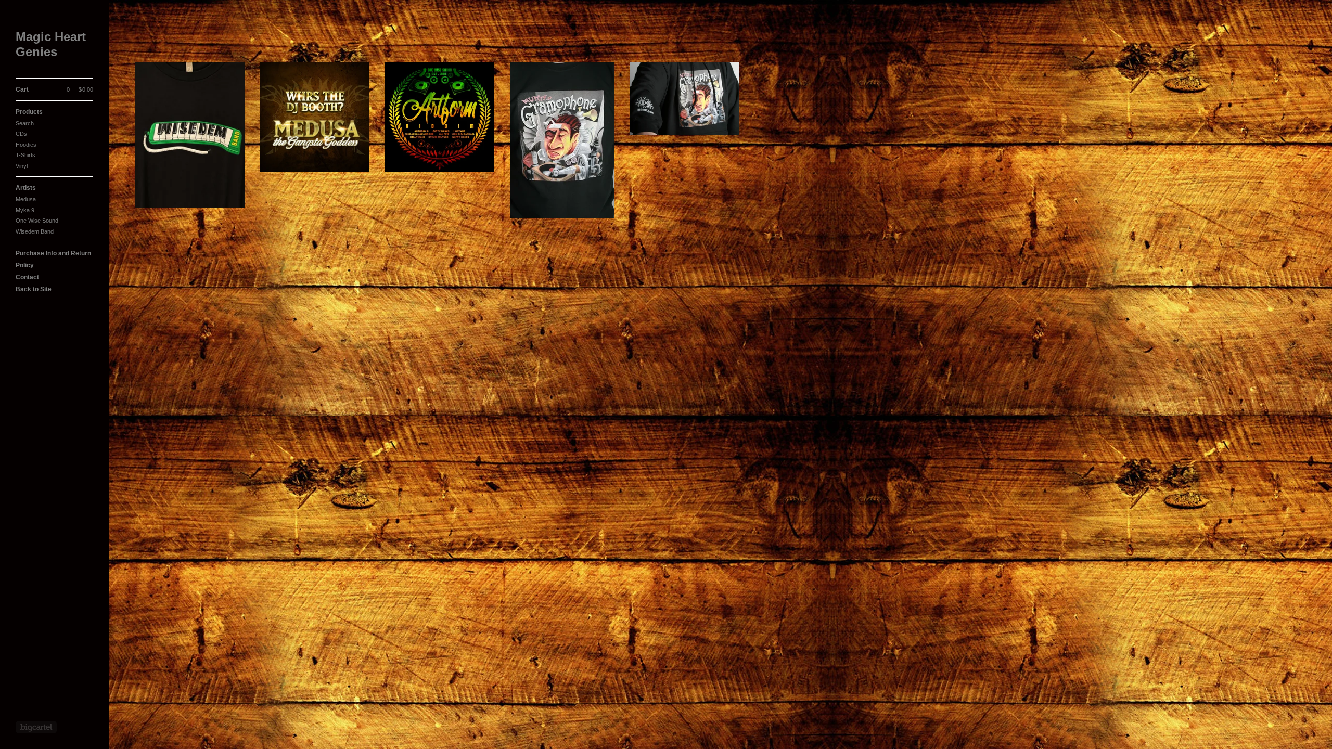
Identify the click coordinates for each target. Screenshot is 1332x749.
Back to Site (34, 289)
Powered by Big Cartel (36, 727)
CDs (21, 134)
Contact (27, 277)
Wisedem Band (35, 231)
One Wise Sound (37, 220)
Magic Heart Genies (51, 44)
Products (29, 111)
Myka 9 (25, 210)
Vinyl (22, 166)
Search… (28, 123)
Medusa (26, 199)
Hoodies (26, 144)
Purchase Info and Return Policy (53, 259)
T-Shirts (25, 155)
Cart (54, 89)
